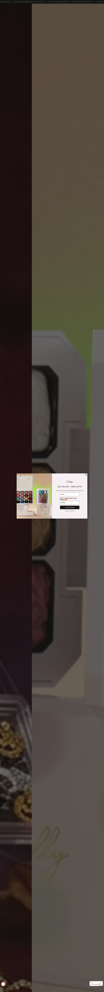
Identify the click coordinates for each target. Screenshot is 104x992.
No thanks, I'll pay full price (70, 510)
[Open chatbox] (101, 984)
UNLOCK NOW (69, 507)
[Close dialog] (86, 475)
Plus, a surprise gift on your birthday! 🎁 (68, 498)
